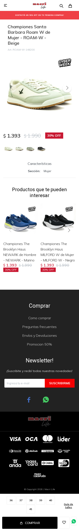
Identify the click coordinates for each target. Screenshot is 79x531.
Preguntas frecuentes (39, 327)
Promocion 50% (39, 344)
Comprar (32, 523)
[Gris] (30, 148)
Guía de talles (68, 506)
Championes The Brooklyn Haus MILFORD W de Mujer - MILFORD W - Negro (58, 252)
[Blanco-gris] (19, 148)
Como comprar (39, 318)
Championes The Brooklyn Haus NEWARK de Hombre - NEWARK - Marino (19, 252)
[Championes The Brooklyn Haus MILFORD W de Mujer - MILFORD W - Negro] (58, 220)
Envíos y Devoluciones (39, 335)
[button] (67, 88)
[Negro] (41, 148)
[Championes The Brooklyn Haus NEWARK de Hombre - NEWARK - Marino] (20, 220)
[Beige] (8, 148)
